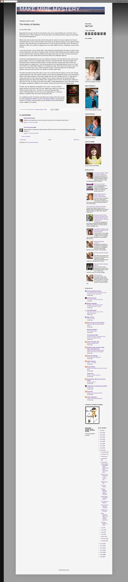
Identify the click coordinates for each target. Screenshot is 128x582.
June (102, 530)
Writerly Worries (98, 275)
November (104, 454)
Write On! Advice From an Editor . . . (96, 322)
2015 (101, 450)
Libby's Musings (91, 361)
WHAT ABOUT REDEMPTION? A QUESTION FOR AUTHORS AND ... (104, 468)
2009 (101, 554)
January (103, 541)
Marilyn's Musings (92, 303)
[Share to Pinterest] (58, 109)
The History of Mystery (104, 502)
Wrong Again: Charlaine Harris (104, 498)
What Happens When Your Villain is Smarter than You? (104, 517)
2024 (101, 430)
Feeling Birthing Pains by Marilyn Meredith (104, 491)
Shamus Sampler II (91, 382)
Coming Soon (90, 387)
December (104, 452)
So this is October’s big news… (94, 375)
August (103, 462)
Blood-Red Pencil (91, 298)
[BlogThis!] (53, 109)
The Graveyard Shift (92, 335)
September (104, 458)
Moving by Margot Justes (93, 343)
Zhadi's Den (90, 373)
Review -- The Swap (91, 362)
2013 (101, 545)
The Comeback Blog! (92, 331)
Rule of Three (90, 317)
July (102, 527)
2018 (101, 443)
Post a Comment (26, 136)
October (103, 456)
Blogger (67, 570)
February (103, 538)
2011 (101, 550)
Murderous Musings (92, 356)
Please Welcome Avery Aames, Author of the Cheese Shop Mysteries (100, 195)
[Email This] (51, 109)
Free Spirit (90, 391)
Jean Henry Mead (28, 127)
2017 (101, 445)
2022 (101, 435)
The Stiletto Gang (91, 310)
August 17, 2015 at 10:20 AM (31, 133)
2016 (101, 448)
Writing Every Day (104, 482)
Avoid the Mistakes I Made (104, 524)
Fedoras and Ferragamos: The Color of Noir (104, 477)
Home (49, 139)
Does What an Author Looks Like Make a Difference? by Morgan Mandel (101, 230)
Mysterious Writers (92, 329)
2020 (101, 439)
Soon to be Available (99, 184)
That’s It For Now (91, 318)
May (102, 532)
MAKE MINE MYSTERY (49, 9)
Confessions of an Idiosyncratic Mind (97, 386)
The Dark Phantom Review (94, 291)
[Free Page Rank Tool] (89, 26)
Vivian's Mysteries (92, 397)
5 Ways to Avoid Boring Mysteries (94, 398)
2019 (101, 441)
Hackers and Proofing (104, 510)
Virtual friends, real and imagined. (104, 506)
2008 (101, 556)
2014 (101, 543)
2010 (101, 552)
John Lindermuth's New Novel (94, 357)
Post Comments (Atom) (32, 142)
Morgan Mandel (28, 118)
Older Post (76, 139)
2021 (101, 437)
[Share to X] (54, 109)
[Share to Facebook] (56, 109)
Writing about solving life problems (94, 393)
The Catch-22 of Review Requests (95, 299)
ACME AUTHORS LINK (93, 342)
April (102, 534)
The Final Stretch (103, 486)
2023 (101, 432)
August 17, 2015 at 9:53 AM (31, 122)
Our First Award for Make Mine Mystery (96, 206)
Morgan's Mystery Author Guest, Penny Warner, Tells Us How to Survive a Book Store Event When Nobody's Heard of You (101, 217)
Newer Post (23, 139)
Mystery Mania (91, 366)
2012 (101, 548)
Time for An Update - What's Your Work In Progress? (101, 173)
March (103, 536)
